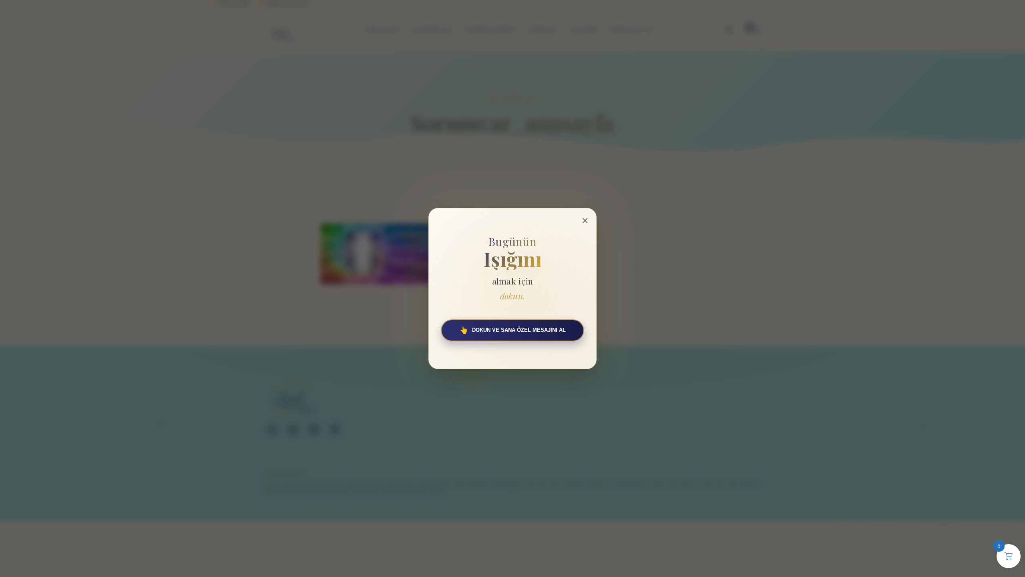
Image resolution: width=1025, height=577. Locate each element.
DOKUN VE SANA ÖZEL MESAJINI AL (513, 330)
